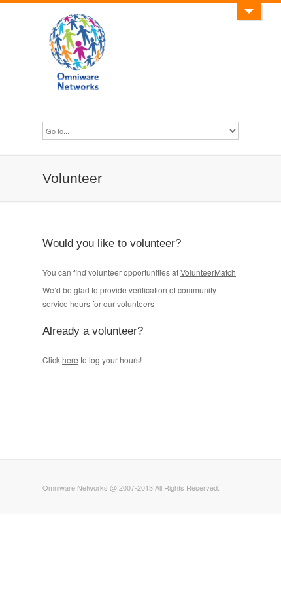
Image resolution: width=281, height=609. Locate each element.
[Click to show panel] (249, 11)
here (70, 359)
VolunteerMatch (208, 272)
